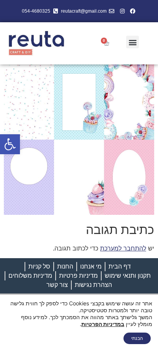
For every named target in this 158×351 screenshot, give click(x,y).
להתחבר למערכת (123, 248)
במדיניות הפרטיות (102, 324)
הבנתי (137, 338)
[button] (10, 144)
